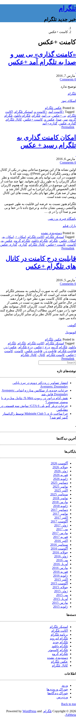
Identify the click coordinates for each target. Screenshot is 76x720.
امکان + (20, 237)
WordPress (29, 711)
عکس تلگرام (53, 108)
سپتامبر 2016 (59, 544)
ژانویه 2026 (60, 479)
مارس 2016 (60, 568)
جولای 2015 (60, 587)
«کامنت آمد (56, 112)
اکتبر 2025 (61, 490)
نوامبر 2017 (60, 513)
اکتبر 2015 (61, 579)
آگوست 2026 (59, 463)
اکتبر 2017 (61, 517)
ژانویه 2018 (60, 506)
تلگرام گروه (22, 241)
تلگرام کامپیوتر (58, 650)
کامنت (71, 244)
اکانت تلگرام (36, 237)
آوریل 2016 (60, 564)
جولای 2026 (60, 467)
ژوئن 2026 (61, 471)
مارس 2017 (60, 533)
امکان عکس (67, 241)
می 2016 (62, 560)
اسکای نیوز (68, 101)
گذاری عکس (67, 123)
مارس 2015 (60, 602)
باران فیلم (69, 226)
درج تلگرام (25, 347)
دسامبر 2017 (59, 510)
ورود (65, 685)
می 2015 (62, 595)
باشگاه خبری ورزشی (62, 219)
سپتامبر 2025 (59, 494)
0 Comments (68, 79)
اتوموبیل (70, 332)
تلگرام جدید (60, 642)
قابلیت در (50, 351)
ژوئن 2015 (61, 591)
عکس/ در (10, 347)
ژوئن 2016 (61, 556)
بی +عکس (59, 115)
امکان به (8, 237)
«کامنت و (40, 112)
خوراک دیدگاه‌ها (57, 693)
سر (65, 119)
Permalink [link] (67, 127)
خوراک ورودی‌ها (57, 689)
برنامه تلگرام (59, 634)
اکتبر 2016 (61, 540)
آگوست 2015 (59, 583)
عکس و (49, 119)
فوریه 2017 (60, 537)
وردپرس (62, 697)
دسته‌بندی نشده (51, 233)
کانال (41, 355)
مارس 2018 (60, 502)
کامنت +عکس (33, 119)
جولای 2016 (60, 552)
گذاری (23, 244)
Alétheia (70, 715)
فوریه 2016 (60, 571)
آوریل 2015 (60, 599)
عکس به (7, 241)
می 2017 (62, 529)
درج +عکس (42, 347)
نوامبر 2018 (60, 498)
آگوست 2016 (59, 548)
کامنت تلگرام (56, 355)
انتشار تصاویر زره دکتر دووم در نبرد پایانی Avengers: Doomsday (40, 384)
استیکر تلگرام (23, 112)
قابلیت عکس (33, 351)
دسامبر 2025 (59, 482)
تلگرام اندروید (59, 638)
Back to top (68, 704)
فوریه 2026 (60, 475)
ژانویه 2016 (60, 575)
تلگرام (67, 8)
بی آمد (46, 115)
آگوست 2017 (59, 521)
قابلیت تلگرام (67, 351)
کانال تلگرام (14, 119)
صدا (59, 119)
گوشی (71, 325)
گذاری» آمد (49, 123)
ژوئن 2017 (61, 525)
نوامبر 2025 (60, 486)
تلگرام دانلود (22, 115)
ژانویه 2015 (60, 606)
